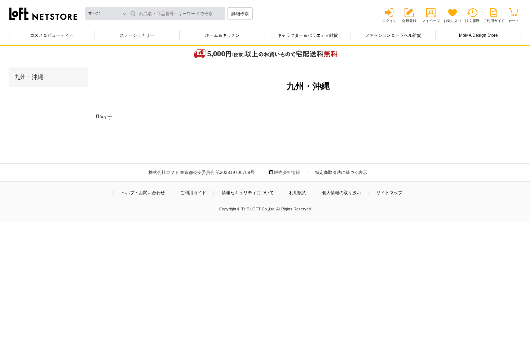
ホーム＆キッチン (222, 35)
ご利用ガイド (494, 21)
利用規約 (297, 193)
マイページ (431, 21)
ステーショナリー (137, 35)
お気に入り (452, 21)
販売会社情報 (287, 172)
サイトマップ (389, 193)
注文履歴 (472, 21)
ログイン (389, 21)
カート (513, 21)
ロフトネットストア (43, 13)
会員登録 (409, 21)
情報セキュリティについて (248, 193)
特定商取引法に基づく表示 (341, 172)
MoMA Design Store (478, 35)
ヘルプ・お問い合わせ (143, 193)
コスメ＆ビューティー (51, 35)
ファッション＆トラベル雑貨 (393, 35)
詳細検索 (240, 13)
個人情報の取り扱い (341, 193)
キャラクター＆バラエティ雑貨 (307, 35)
